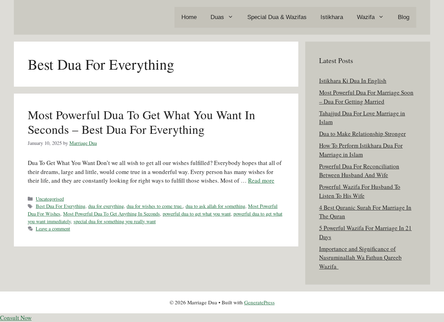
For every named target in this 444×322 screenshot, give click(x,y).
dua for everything (106, 206)
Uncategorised (50, 198)
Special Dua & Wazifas (277, 17)
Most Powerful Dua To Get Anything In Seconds (111, 213)
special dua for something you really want (115, 221)
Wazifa (366, 17)
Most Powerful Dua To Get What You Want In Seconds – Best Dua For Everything (141, 121)
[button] (16, 318)
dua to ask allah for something (215, 206)
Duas (217, 17)
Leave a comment (53, 228)
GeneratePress (259, 302)
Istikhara (332, 17)
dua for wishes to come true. (155, 206)
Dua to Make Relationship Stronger (362, 134)
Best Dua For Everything (60, 206)
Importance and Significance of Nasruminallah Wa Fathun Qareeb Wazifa (360, 257)
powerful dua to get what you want (197, 213)
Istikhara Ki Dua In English (352, 81)
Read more (261, 180)
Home (189, 17)
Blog (403, 17)
